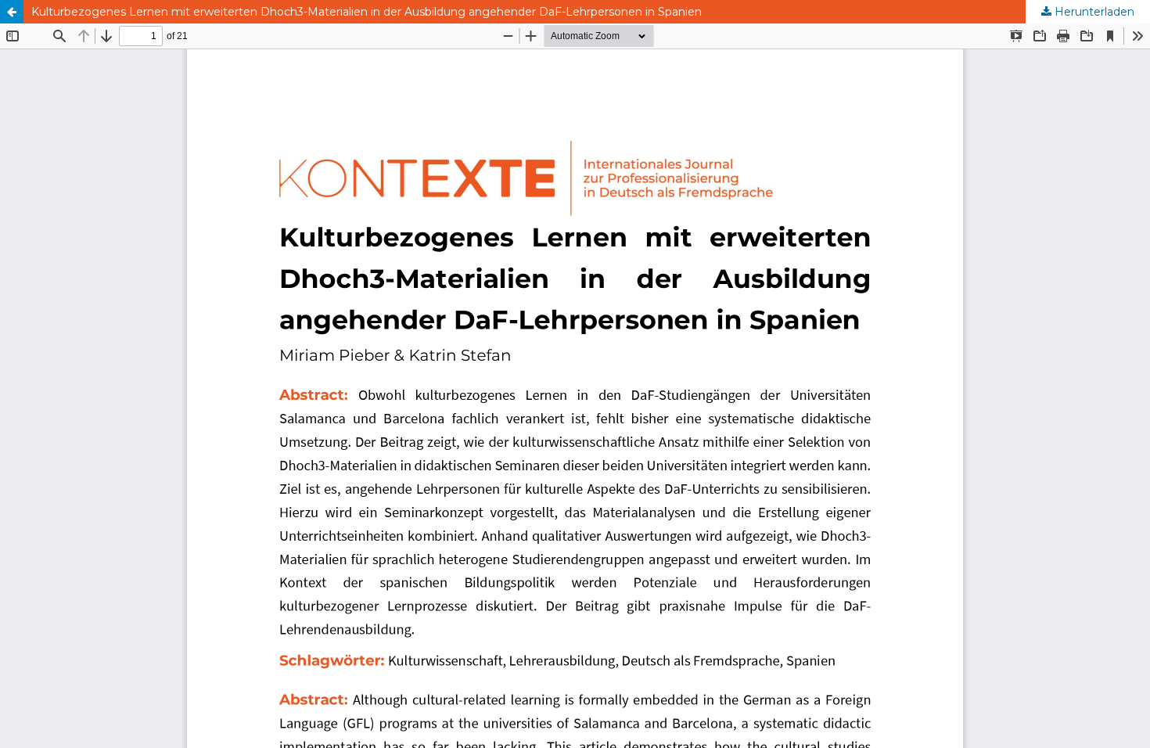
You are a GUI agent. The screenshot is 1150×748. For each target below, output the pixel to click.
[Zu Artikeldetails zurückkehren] (11, 11)
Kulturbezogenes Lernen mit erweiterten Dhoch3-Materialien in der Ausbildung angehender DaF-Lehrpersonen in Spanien (366, 12)
